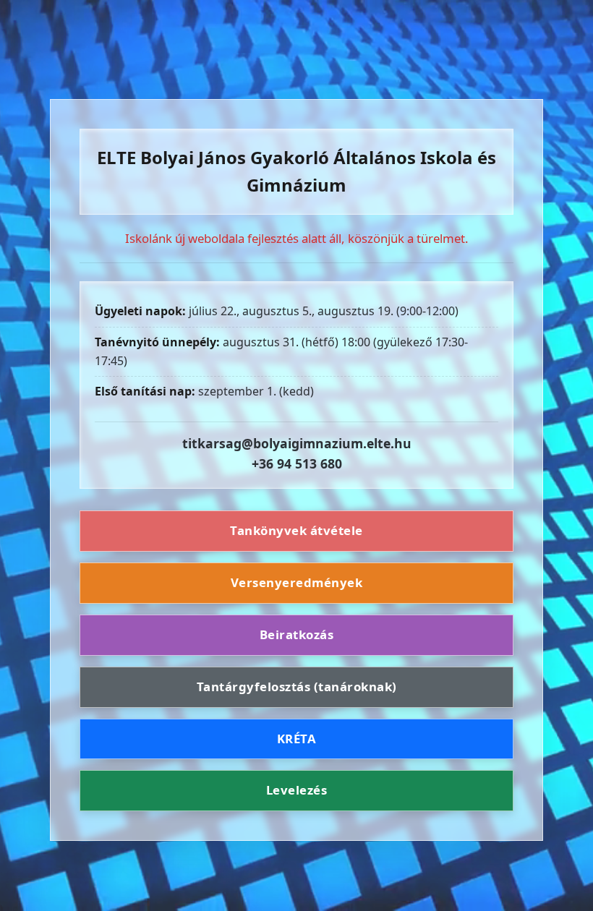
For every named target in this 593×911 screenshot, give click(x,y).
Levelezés (297, 790)
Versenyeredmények (297, 582)
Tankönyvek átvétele (296, 530)
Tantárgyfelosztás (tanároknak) (297, 686)
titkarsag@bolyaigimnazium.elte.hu (296, 443)
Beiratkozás (297, 634)
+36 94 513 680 (297, 463)
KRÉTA (297, 738)
